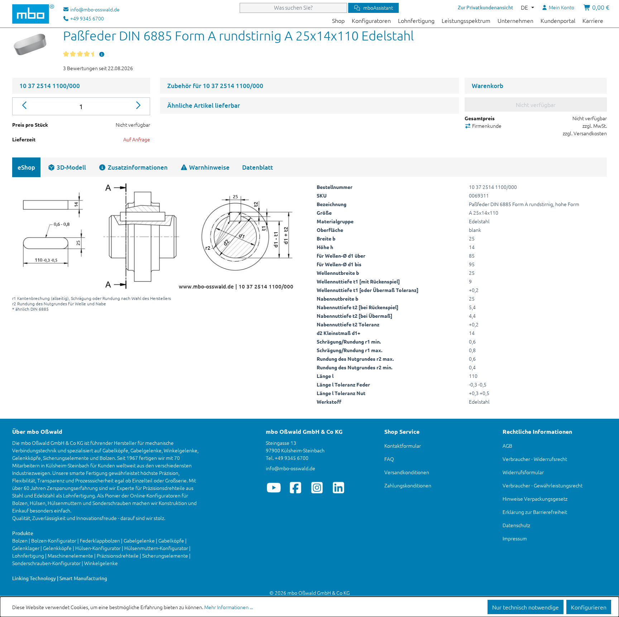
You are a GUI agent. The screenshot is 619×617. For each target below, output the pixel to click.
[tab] (66, 167)
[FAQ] (102, 54)
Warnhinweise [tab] (209, 167)
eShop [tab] (26, 167)
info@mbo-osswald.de (290, 468)
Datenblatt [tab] (257, 167)
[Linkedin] (338, 487)
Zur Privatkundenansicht (485, 7)
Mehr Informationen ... (228, 607)
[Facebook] (295, 487)
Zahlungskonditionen (407, 485)
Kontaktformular (402, 445)
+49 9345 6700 (86, 18)
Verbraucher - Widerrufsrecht (535, 458)
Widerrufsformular (523, 472)
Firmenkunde (486, 125)
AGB (507, 445)
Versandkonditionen (406, 472)
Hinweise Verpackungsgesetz (535, 498)
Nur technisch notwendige (525, 607)
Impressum (515, 538)
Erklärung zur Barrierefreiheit (535, 511)
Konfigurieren (588, 607)
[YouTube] (274, 487)
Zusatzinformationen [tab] (137, 167)
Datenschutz (516, 525)
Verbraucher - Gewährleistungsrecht (542, 485)
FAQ (389, 458)
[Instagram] (317, 487)
